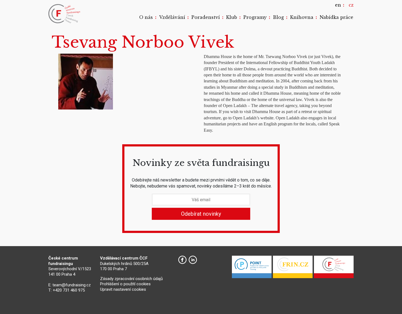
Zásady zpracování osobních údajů (131, 278)
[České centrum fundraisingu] (64, 13)
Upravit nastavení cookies (123, 289)
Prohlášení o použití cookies (125, 283)
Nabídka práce (336, 17)
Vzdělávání (172, 17)
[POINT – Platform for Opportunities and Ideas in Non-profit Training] (252, 268)
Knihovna (301, 17)
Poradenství (205, 17)
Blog (278, 17)
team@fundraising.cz (72, 285)
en (338, 5)
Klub (231, 17)
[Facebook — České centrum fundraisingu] (182, 260)
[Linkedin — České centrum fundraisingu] (193, 260)
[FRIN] (293, 268)
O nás (146, 17)
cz (351, 5)
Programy (255, 17)
